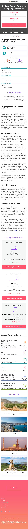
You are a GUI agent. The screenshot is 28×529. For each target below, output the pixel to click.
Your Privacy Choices (5, 505)
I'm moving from (14, 12)
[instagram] (9, 511)
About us (2, 498)
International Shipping (9, 36)
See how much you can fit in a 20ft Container (14, 258)
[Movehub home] (14, 1)
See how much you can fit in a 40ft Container (14, 289)
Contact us (3, 500)
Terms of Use (3, 507)
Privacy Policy (3, 504)
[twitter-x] (5, 511)
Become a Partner (4, 502)
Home (2, 36)
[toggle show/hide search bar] (1, 1)
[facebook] (1, 511)
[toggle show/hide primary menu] (26, 1)
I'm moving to (14, 18)
